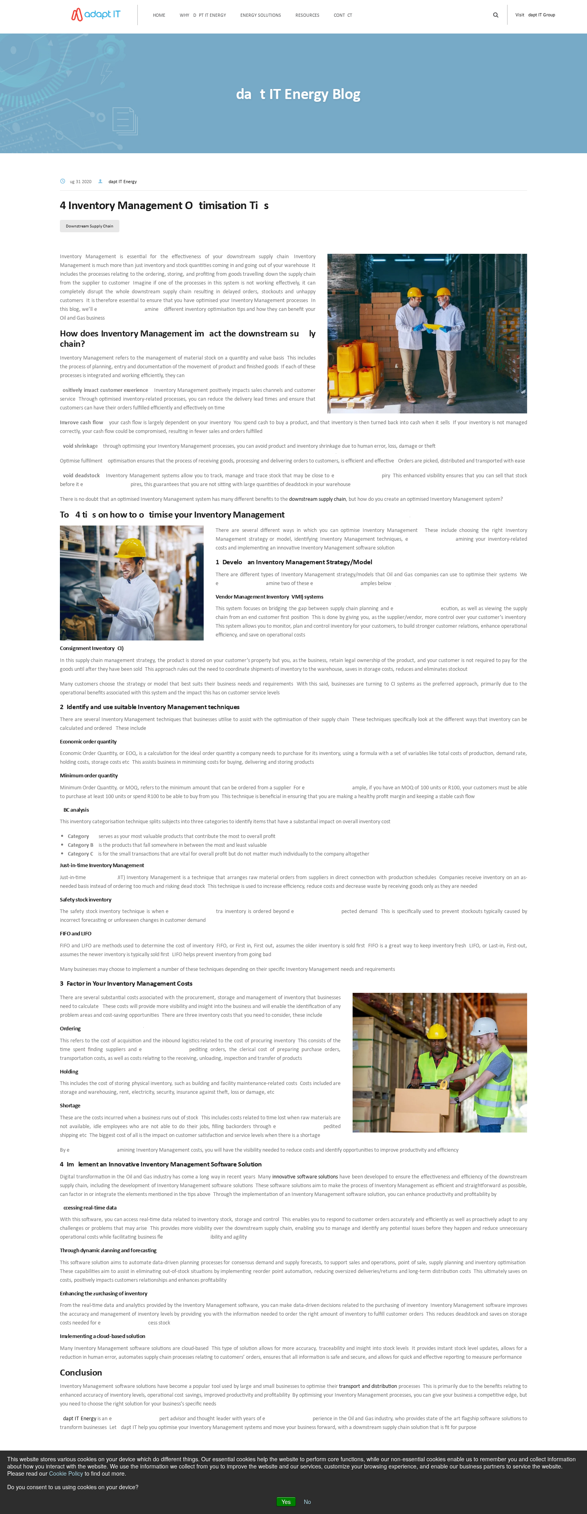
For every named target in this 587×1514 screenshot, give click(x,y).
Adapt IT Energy (121, 181)
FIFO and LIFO (75, 933)
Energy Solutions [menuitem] (260, 15)
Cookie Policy (66, 1473)
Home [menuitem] (159, 15)
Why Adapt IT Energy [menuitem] (203, 15)
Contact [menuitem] (343, 15)
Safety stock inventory (85, 899)
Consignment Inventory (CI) (92, 648)
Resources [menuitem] (307, 15)
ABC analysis (75, 809)
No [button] (307, 1502)
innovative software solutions (305, 1176)
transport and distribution (368, 1386)
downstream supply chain (317, 499)
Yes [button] (286, 1502)
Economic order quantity (88, 741)
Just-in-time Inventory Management (102, 865)
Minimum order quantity (89, 775)
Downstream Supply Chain (89, 226)
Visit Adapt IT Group (535, 14)
